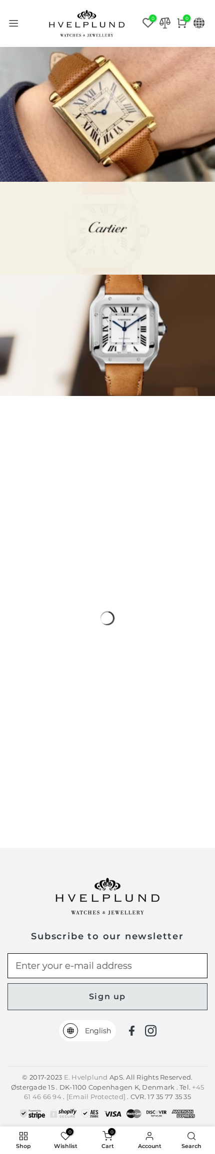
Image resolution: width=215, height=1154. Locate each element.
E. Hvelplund (86, 1077)
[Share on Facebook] (131, 1031)
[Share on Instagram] (150, 1030)
